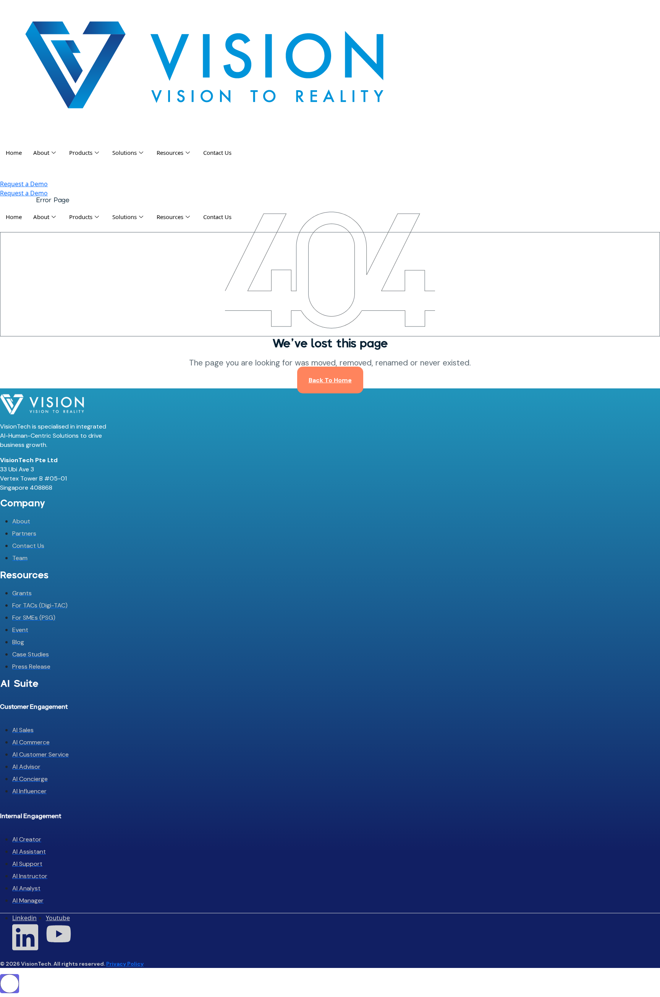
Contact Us (217, 152)
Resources (170, 152)
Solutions (124, 152)
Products (80, 152)
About (41, 152)
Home (14, 152)
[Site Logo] (204, 64)
